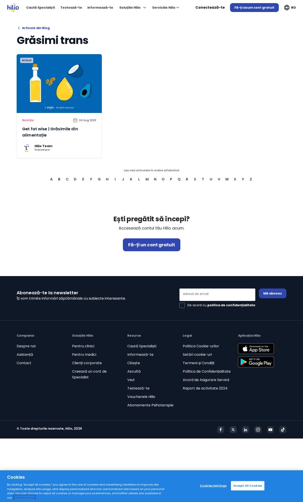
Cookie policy (24, 497)
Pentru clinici (83, 346)
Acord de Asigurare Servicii (206, 379)
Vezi (130, 379)
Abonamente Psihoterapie (150, 405)
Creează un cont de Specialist (89, 374)
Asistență (25, 354)
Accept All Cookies (247, 486)
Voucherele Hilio (141, 396)
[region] (151, 486)
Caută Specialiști (141, 346)
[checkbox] (217, 305)
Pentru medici (84, 354)
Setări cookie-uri (197, 354)
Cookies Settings (213, 486)
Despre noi (26, 346)
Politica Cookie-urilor (201, 346)
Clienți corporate (87, 363)
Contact (24, 363)
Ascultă (134, 371)
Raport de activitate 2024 (205, 388)
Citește (133, 363)
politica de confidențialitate (231, 305)
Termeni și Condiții (198, 363)
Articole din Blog (36, 28)
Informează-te (140, 354)
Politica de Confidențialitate (207, 371)
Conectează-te (210, 7)
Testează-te (138, 388)
